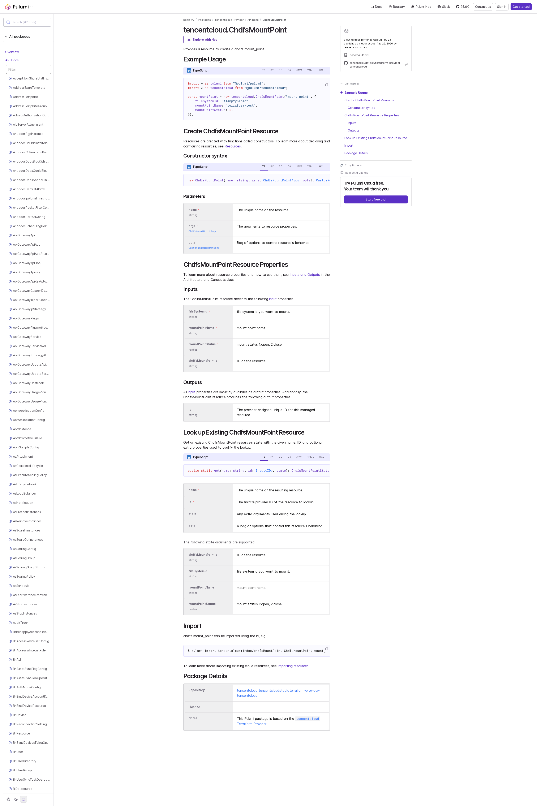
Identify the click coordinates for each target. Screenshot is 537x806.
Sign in (501, 6)
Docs (378, 6)
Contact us (483, 6)
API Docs (12, 60)
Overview (12, 52)
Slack (446, 6)
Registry (399, 6)
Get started (521, 6)
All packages (19, 36)
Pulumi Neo (423, 6)
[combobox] (27, 22)
